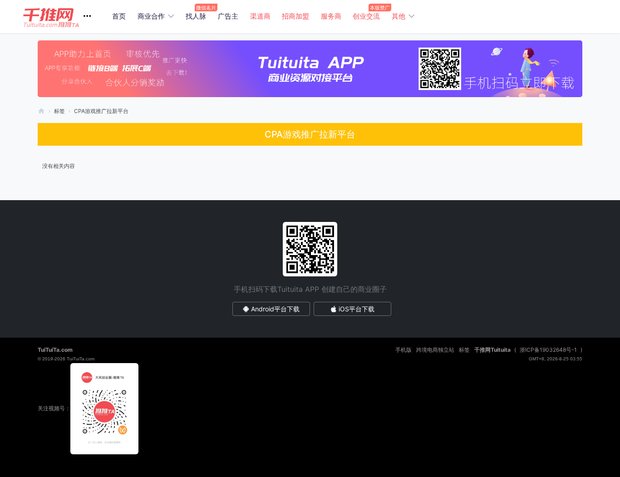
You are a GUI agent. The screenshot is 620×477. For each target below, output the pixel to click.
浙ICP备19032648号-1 (548, 349)
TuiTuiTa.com (55, 349)
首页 (119, 16)
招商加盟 (295, 16)
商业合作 (151, 16)
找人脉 (196, 16)
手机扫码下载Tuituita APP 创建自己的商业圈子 (310, 289)
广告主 (228, 16)
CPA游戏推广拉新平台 (101, 111)
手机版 (403, 349)
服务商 (331, 16)
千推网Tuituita (492, 349)
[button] (60, 17)
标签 (59, 111)
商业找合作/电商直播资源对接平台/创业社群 (41, 111)
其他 (398, 16)
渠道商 (260, 16)
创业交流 (366, 16)
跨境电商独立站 (435, 349)
